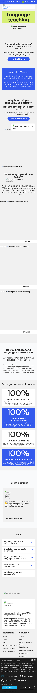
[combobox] (32, 660)
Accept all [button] (9, 687)
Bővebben (4, 673)
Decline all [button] (27, 687)
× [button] (35, 660)
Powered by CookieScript (9, 691)
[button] (18, 684)
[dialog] (18, 675)
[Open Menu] (32, 7)
